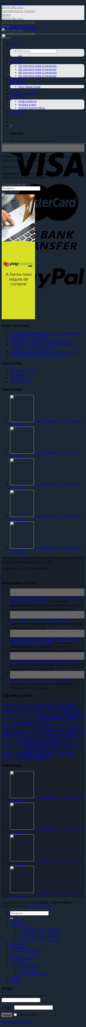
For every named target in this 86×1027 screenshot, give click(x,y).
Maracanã (11, 734)
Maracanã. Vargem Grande (46, 734)
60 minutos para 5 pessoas (38, 940)
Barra (70, 710)
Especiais (17, 947)
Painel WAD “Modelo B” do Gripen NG (39, 356)
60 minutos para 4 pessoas (38, 936)
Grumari (9, 723)
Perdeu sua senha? (16, 1022)
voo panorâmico (32, 757)
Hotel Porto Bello (68, 724)
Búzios (18, 717)
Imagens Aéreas (22, 958)
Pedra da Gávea (42, 740)
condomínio (30, 717)
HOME (15, 921)
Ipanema (13, 729)
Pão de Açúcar (42, 746)
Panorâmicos (20, 378)
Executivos (18, 943)
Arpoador (54, 710)
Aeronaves (18, 962)
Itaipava (30, 730)
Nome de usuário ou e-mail (23, 996)
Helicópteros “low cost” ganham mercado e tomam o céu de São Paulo (43, 346)
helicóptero (35, 722)
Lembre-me (27, 1015)
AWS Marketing (42, 906)
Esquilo (73, 716)
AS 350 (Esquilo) (20, 27)
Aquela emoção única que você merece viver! (44, 352)
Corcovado (51, 716)
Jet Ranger (50, 729)
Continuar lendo (16, 184)
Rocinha (34, 752)
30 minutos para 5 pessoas (38, 932)
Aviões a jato (27, 970)
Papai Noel (7, 740)
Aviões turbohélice (32, 973)
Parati (18, 740)
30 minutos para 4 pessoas (38, 928)
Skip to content (14, 3)
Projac (18, 746)
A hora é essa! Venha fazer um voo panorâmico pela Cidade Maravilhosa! (45, 335)
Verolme (8, 758)
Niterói (78, 734)
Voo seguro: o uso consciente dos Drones (42, 341)
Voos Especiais (21, 382)
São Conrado (60, 752)
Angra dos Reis (29, 710)
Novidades (18, 374)
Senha (7, 1007)
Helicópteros (28, 966)
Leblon (72, 729)
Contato (16, 977)
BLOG (14, 955)
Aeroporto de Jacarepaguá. (23, 705)
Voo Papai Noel (30, 951)
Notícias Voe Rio (22, 371)
